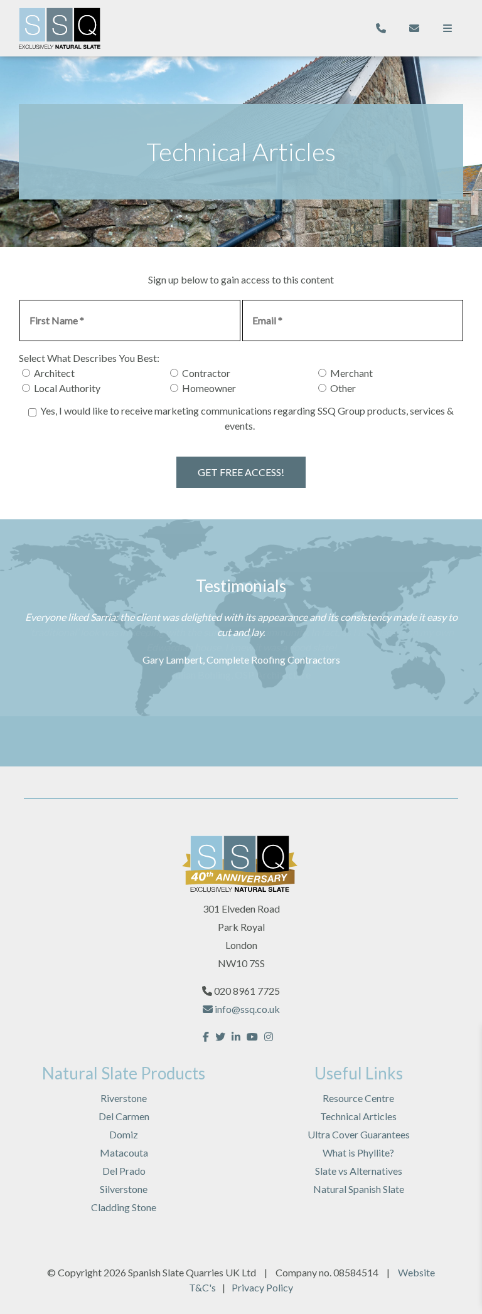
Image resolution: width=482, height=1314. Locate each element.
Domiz (123, 1134)
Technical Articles (358, 1116)
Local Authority (67, 388)
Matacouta (124, 1152)
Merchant (351, 373)
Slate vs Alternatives (358, 1171)
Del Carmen (124, 1116)
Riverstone (123, 1098)
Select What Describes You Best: (89, 358)
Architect (54, 373)
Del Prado (124, 1171)
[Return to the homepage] (59, 28)
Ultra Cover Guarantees (359, 1134)
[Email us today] (414, 28)
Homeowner (209, 388)
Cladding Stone (123, 1207)
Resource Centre (358, 1098)
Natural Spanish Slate (358, 1189)
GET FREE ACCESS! (241, 472)
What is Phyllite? (358, 1152)
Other (343, 388)
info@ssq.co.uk (246, 1009)
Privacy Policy (262, 1287)
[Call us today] (381, 28)
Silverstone (123, 1189)
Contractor (206, 373)
